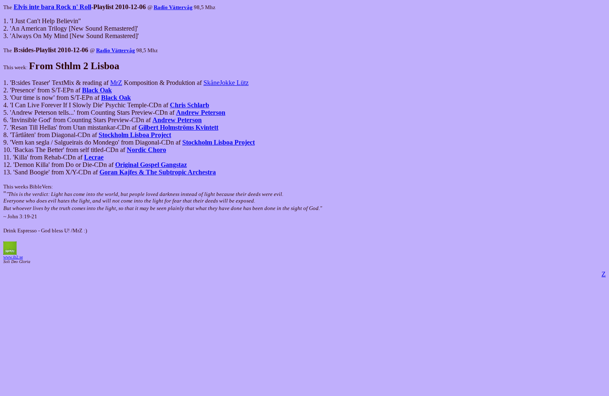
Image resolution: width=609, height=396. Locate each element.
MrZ (116, 82)
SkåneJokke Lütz (226, 82)
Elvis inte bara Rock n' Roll (52, 6)
